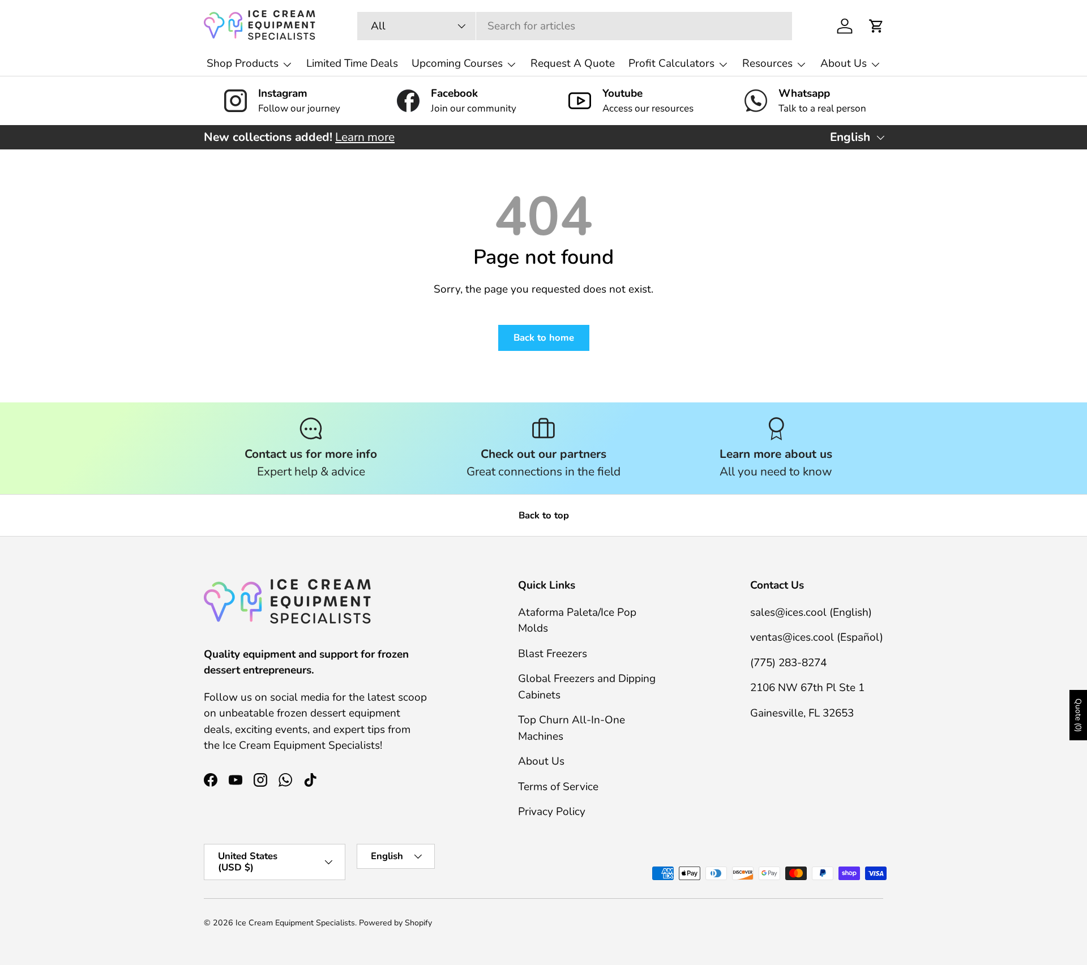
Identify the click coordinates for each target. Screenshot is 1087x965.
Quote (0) (1078, 715)
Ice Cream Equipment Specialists (295, 922)
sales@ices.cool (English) (811, 612)
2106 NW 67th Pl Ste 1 (807, 687)
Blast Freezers (552, 653)
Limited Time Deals (352, 63)
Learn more (365, 137)
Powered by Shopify (395, 922)
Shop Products (243, 63)
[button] (876, 26)
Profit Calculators (671, 63)
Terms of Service (558, 786)
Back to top (544, 515)
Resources (767, 63)
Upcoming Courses (457, 63)
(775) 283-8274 (788, 662)
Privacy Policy (551, 811)
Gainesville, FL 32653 (802, 713)
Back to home (543, 337)
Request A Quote (572, 63)
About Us (843, 63)
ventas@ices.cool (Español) (816, 637)
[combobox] (574, 26)
